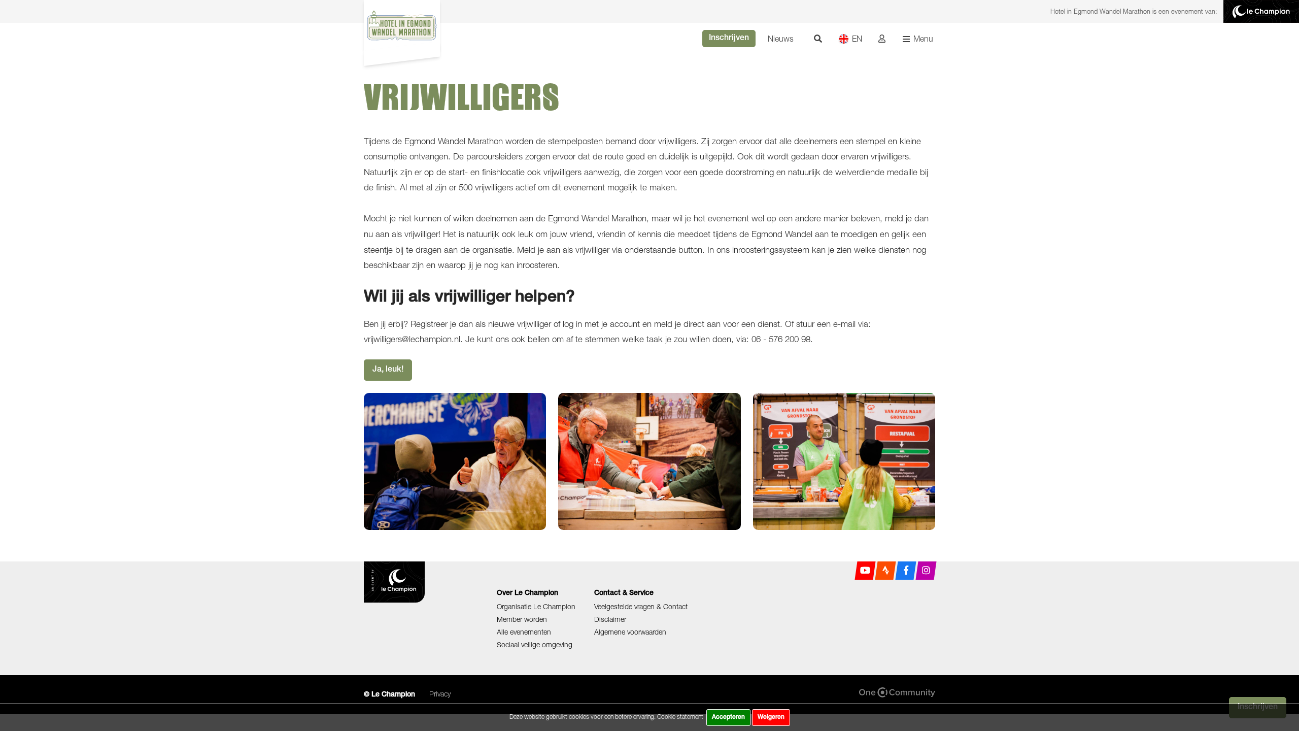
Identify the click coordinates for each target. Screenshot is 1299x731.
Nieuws (781, 38)
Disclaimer (610, 619)
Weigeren (771, 717)
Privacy (440, 693)
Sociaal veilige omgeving (534, 644)
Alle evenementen (524, 631)
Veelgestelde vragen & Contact (641, 606)
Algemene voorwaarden (630, 631)
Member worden (522, 619)
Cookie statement (680, 716)
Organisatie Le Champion (536, 606)
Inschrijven (729, 39)
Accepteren (728, 717)
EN (857, 38)
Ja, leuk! (387, 370)
